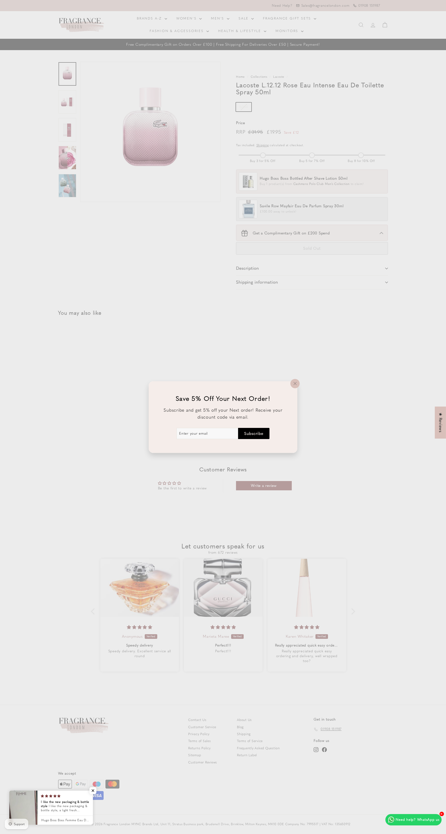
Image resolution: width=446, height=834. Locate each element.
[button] (92, 790)
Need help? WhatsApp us (417, 820)
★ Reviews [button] (440, 423)
